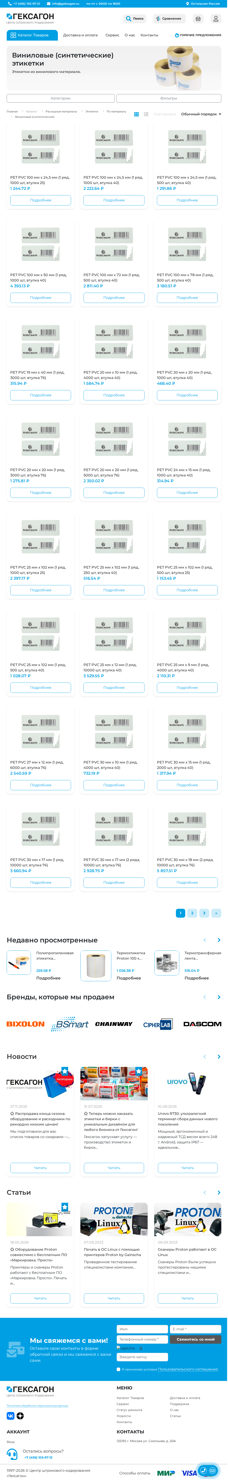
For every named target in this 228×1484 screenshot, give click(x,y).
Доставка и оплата (80, 35)
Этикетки (92, 111)
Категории (61, 98)
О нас (130, 35)
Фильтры (168, 98)
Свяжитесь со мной (196, 1339)
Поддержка (179, 1404)
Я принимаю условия (170, 1369)
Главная (12, 111)
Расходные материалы (61, 111)
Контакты (149, 35)
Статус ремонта (129, 1410)
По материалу (116, 111)
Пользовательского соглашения (188, 1369)
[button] (204, 940)
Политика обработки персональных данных (37, 1405)
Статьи (19, 1192)
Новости (22, 1056)
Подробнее (40, 200)
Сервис (112, 35)
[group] (40, 965)
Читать (40, 1168)
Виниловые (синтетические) (34, 116)
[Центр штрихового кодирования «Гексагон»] (30, 18)
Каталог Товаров (130, 1398)
